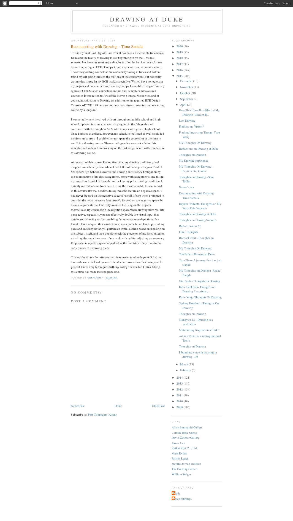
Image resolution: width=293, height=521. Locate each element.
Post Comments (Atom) (102, 414)
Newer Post (78, 406)
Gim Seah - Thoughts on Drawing (199, 281)
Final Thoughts (188, 232)
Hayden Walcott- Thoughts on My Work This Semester (200, 206)
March (184, 364)
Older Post (158, 406)
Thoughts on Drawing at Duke (197, 214)
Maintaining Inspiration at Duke (199, 330)
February (186, 370)
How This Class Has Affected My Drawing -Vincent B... (199, 112)
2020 (180, 46)
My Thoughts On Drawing (195, 143)
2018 (180, 58)
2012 (180, 389)
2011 (180, 395)
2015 (180, 76)
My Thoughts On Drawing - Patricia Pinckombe (196, 168)
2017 (180, 64)
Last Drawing (187, 120)
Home (118, 406)
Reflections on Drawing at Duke (198, 149)
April (183, 105)
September (187, 99)
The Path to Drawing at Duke (197, 254)
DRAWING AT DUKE (147, 19)
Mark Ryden (179, 453)
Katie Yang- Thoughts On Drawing (200, 297)
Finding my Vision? (191, 126)
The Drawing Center (184, 469)
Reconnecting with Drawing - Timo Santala (197, 195)
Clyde (176, 493)
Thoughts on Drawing (192, 154)
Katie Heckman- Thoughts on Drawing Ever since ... (197, 289)
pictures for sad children (186, 464)
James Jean (178, 443)
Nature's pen (186, 187)
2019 (180, 52)
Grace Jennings (182, 499)
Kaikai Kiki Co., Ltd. (185, 448)
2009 (180, 407)
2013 (180, 383)
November (187, 87)
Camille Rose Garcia (184, 432)
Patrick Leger (180, 458)
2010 (180, 401)
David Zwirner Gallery (185, 438)
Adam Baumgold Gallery (187, 427)
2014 (180, 377)
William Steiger (181, 474)
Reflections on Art (190, 226)
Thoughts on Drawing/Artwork (198, 220)
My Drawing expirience (193, 160)
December (186, 81)
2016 (180, 70)
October (185, 93)
